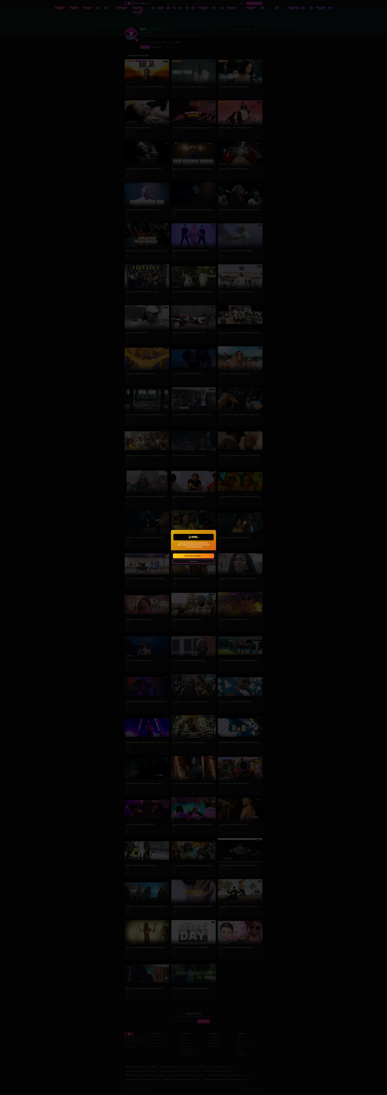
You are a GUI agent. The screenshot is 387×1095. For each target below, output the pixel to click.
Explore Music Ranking (192, 556)
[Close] (213, 532)
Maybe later (193, 561)
